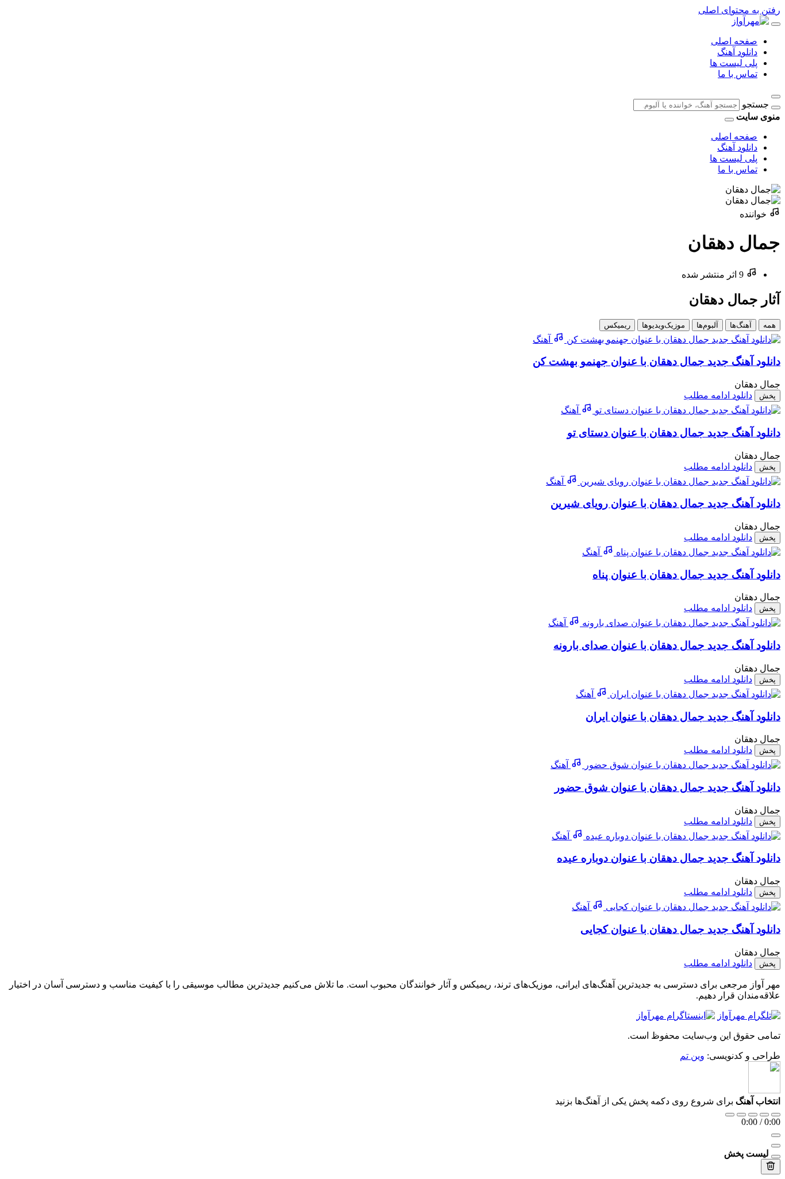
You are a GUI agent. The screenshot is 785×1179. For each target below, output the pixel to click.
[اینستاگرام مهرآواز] (675, 1015)
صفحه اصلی (734, 41)
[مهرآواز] (750, 21)
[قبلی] (741, 1114)
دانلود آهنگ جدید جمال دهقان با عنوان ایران (683, 717)
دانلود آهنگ (737, 52)
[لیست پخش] (775, 1145)
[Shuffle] (775, 1114)
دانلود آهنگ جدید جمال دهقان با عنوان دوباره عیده (668, 858)
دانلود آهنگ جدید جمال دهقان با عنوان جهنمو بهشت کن (656, 361)
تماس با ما (737, 74)
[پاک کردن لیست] (770, 1166)
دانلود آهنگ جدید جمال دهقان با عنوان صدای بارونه (666, 645)
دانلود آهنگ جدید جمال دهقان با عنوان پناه (686, 575)
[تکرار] (729, 1114)
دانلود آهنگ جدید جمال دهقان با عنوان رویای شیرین (665, 503)
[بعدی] (764, 1114)
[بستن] (775, 1156)
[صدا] (775, 1135)
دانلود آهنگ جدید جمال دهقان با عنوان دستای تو (673, 433)
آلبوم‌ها (707, 325)
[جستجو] (775, 107)
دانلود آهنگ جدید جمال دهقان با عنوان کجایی (680, 929)
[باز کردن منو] (775, 24)
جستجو (755, 104)
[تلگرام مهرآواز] (748, 1015)
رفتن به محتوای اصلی (739, 10)
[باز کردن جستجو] (775, 96)
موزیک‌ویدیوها (663, 325)
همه (769, 325)
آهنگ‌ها (741, 325)
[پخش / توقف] (752, 1114)
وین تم (692, 1056)
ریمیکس (617, 325)
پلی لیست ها (733, 63)
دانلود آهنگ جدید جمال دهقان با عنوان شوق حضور (667, 787)
